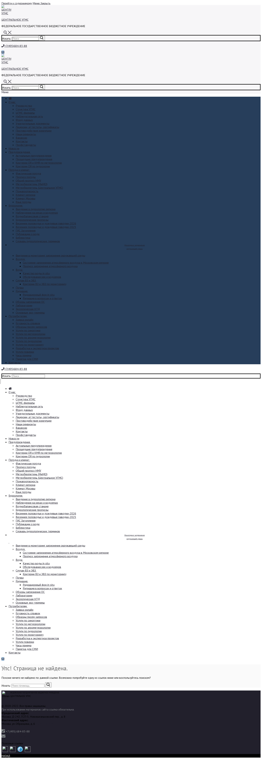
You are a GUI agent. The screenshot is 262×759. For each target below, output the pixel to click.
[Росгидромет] (5, 749)
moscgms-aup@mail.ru (20, 736)
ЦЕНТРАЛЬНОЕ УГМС (15, 19)
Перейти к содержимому (16, 3)
